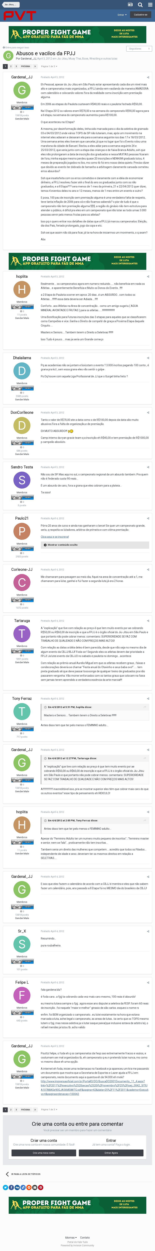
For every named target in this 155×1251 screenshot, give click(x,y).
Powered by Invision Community (77, 1245)
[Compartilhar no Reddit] (29, 1187)
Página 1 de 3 (48, 66)
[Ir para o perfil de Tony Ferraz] (21, 711)
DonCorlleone (22, 412)
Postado (52, 77)
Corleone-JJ (22, 569)
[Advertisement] (77, 1223)
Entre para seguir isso (17, 47)
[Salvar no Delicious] (23, 1187)
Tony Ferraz (22, 698)
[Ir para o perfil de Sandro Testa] (21, 480)
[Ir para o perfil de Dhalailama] (21, 370)
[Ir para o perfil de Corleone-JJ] (21, 582)
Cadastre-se (140, 14)
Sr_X (22, 931)
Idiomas (70, 1237)
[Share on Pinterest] (40, 1187)
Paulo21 (22, 518)
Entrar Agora (111, 1153)
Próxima (25, 66)
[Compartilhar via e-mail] (34, 1187)
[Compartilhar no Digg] (17, 1187)
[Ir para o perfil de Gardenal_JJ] (8, 56)
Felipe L (22, 982)
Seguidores (135, 48)
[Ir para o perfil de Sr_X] (21, 944)
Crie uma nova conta (44, 1153)
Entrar (121, 14)
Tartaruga (22, 620)
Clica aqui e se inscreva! (55, 536)
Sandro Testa (22, 467)
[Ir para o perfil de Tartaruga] (21, 633)
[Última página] (35, 66)
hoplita (22, 276)
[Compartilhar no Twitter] (5, 1187)
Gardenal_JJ (28, 58)
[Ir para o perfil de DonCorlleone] (21, 425)
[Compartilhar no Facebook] (11, 1187)
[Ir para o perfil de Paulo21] (21, 531)
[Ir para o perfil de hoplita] (21, 289)
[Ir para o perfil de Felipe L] (21, 995)
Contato (85, 1237)
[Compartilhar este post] (148, 77)
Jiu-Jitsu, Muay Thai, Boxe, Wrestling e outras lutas (87, 58)
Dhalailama (22, 358)
